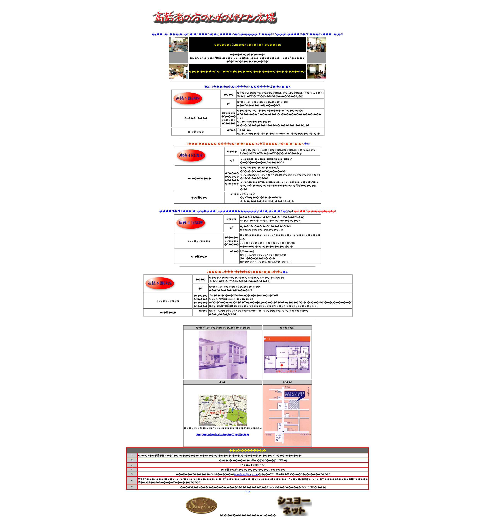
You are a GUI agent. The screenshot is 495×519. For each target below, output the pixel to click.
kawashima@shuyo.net (246, 474)
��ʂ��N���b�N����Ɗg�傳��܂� (222, 434)
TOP (247, 492)
